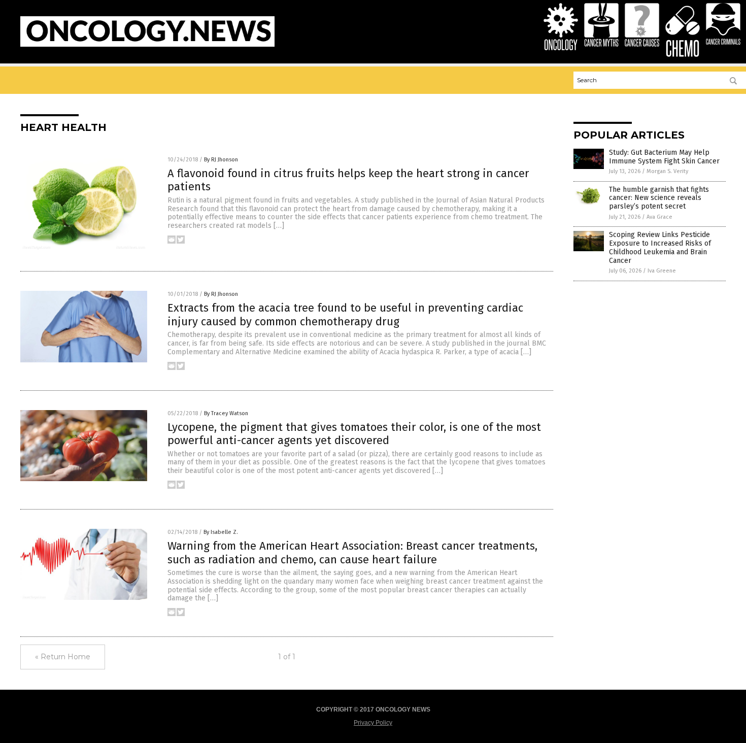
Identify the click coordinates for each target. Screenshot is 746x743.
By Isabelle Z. (221, 532)
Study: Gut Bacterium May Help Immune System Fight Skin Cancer (664, 156)
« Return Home (62, 656)
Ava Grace (659, 217)
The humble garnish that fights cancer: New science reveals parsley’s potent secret (659, 198)
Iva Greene (662, 270)
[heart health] (147, 44)
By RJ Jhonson (221, 159)
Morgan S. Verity (667, 171)
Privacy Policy (373, 722)
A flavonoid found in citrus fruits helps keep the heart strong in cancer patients (348, 179)
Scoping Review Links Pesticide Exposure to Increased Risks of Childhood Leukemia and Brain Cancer (660, 247)
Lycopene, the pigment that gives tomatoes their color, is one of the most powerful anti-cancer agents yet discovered (354, 433)
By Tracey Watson (226, 413)
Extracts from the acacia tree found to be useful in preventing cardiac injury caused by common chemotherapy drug (345, 314)
